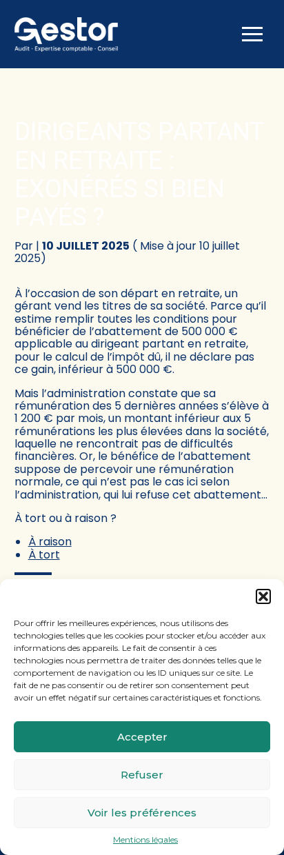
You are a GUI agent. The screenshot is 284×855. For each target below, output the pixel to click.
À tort (44, 555)
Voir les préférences (142, 812)
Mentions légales (145, 840)
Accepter (142, 736)
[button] (263, 596)
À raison (50, 542)
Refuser (142, 774)
